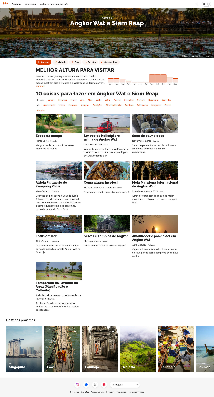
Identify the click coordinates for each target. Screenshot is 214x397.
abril (82, 100)
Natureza (73, 105)
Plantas (168, 105)
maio (90, 100)
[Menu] (206, 4)
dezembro (166, 100)
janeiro (51, 100)
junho (99, 100)
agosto (117, 100)
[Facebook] (86, 385)
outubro (141, 100)
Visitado (62, 62)
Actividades (142, 105)
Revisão (92, 62)
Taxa (77, 62)
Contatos (85, 392)
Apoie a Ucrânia (97, 392)
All (38, 105)
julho (107, 100)
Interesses (30, 4)
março (74, 100)
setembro (129, 100)
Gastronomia (49, 105)
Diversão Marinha (113, 105)
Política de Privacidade (116, 392)
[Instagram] (77, 385)
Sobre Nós (74, 392)
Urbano (62, 105)
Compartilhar (111, 62)
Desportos (156, 105)
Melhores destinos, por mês (54, 4)
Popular (40, 100)
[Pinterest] (104, 385)
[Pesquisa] (197, 4)
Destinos (16, 4)
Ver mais (40, 86)
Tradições (97, 105)
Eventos (41, 110)
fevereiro (62, 100)
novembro (153, 100)
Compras (85, 105)
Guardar (45, 62)
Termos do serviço (136, 392)
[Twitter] (95, 385)
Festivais (129, 105)
